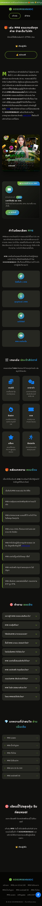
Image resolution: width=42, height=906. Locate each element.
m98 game (25, 545)
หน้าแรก (6, 885)
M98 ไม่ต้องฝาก (33, 885)
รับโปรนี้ (13, 212)
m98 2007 (27, 115)
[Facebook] (38, 894)
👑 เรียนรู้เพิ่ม (21, 46)
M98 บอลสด (11, 895)
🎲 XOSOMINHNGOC (21, 9)
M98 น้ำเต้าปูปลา (8, 890)
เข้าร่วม (27, 16)
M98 (8, 108)
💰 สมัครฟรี (21, 54)
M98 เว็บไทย (35, 890)
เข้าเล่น (14, 16)
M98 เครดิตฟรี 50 (22, 890)
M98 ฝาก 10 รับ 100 (18, 885)
